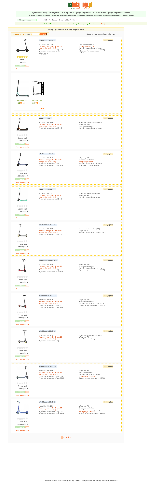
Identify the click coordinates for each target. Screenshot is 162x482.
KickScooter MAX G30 (47, 40)
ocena (106, 34)
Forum (131, 15)
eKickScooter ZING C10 (47, 225)
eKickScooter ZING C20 (47, 295)
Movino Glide (22, 101)
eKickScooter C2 (45, 118)
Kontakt (125, 15)
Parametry (17, 34)
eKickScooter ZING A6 (47, 189)
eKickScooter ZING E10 (47, 366)
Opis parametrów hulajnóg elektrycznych (107, 13)
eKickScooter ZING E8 (47, 402)
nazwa (100, 34)
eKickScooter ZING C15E (48, 260)
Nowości (127, 13)
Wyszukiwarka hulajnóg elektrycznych (46, 13)
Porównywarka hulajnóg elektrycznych (76, 13)
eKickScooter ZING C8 (47, 331)
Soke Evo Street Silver (37, 101)
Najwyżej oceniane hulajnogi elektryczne (44, 15)
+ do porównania (22, 69)
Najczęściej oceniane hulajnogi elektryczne (76, 15)
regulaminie (90, 24)
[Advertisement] (66, 461)
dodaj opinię (108, 40)
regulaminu (76, 480)
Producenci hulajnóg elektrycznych (107, 15)
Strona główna (57, 20)
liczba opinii (114, 34)
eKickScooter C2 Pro (46, 154)
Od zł (22, 103)
